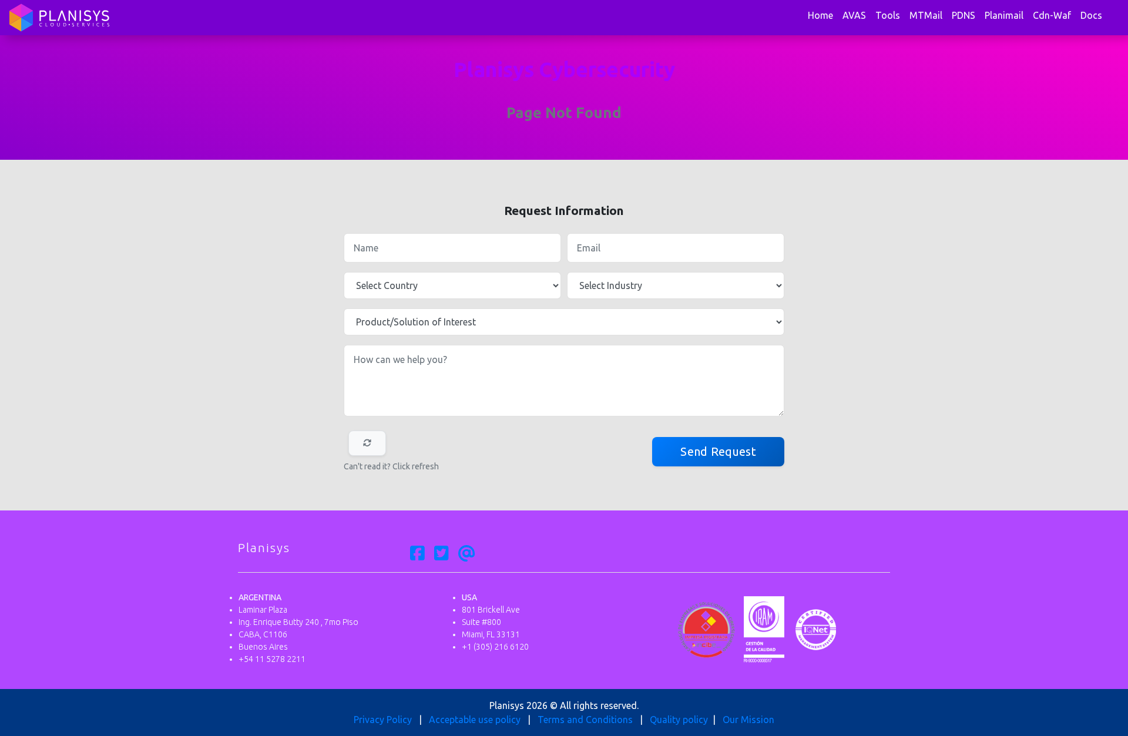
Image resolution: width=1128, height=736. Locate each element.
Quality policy (679, 719)
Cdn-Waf (1052, 15)
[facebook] (417, 554)
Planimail (1004, 15)
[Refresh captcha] (367, 443)
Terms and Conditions (585, 719)
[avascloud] (467, 554)
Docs (1091, 15)
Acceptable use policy (475, 719)
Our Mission (748, 719)
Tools (887, 15)
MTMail (925, 15)
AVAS (854, 15)
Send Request (718, 451)
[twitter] (441, 554)
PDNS (963, 15)
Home (820, 15)
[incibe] (706, 628)
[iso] (816, 628)
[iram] (764, 628)
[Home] (59, 17)
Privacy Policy (383, 719)
